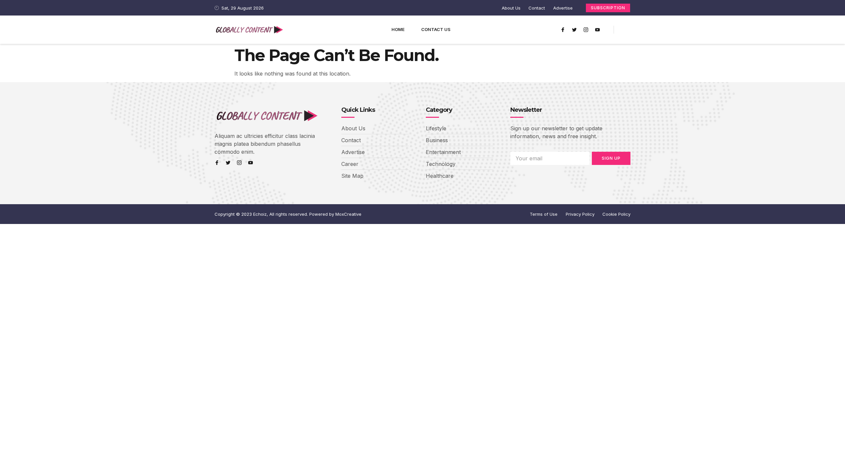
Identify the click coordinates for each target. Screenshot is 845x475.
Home (398, 29)
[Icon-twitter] (574, 29)
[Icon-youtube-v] (597, 29)
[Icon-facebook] (562, 29)
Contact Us (436, 29)
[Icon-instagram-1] (586, 29)
